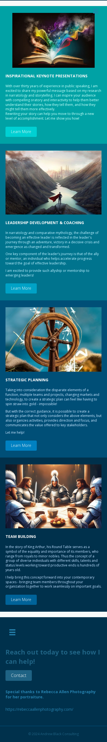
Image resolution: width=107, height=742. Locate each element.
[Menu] (12, 632)
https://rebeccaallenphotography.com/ (39, 709)
